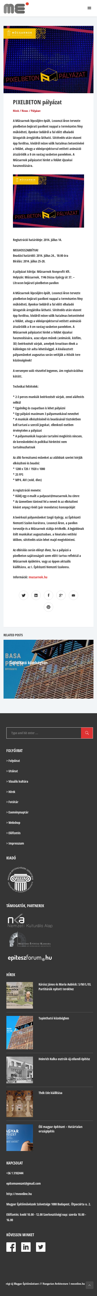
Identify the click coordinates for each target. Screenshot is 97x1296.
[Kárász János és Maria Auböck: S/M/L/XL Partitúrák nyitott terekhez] (19, 995)
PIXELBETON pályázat (37, 102)
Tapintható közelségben (28, 662)
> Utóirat (12, 771)
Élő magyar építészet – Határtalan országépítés (60, 1129)
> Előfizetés (13, 833)
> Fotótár (12, 802)
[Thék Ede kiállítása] (19, 1104)
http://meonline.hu (19, 1193)
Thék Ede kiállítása (50, 1093)
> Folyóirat (13, 760)
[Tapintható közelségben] (19, 1032)
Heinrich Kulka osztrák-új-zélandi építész (64, 1059)
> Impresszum (15, 843)
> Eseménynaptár (17, 812)
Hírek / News (20, 111)
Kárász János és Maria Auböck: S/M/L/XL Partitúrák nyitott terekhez (65, 986)
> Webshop (13, 822)
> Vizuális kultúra (17, 781)
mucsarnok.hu (38, 577)
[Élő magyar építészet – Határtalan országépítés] (19, 1137)
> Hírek (10, 791)
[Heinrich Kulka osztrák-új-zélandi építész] (19, 1070)
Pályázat (35, 111)
